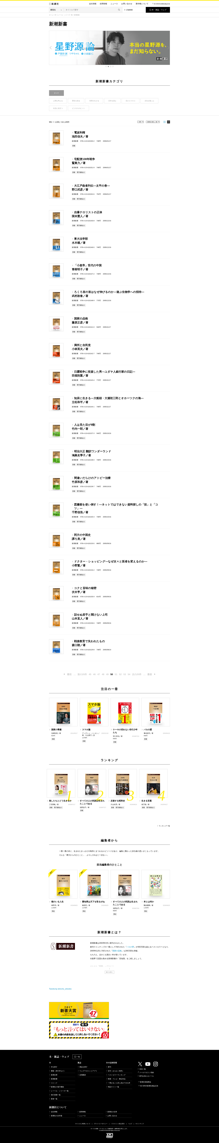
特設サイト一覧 (113, 1087)
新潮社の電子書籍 (57, 1087)
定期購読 (83, 1075)
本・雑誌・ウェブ (159, 10)
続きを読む (109, 972)
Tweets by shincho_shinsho (60, 989)
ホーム (51, 15)
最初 (69, 674)
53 (124, 674)
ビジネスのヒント (78, 108)
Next (168, 47)
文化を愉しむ (149, 101)
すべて (56, 93)
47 (98, 674)
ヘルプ (130, 1124)
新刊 (109, 1067)
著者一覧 (54, 1099)
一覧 (78, 1057)
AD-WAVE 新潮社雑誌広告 (162, 4)
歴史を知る (76, 101)
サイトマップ (140, 1124)
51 (116, 674)
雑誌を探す (83, 1067)
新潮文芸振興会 (145, 1082)
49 (107, 674)
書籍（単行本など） (58, 1071)
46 (94, 674)
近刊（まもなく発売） (116, 1071)
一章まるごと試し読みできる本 (119, 1083)
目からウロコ (130, 101)
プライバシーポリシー (100, 1124)
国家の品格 (117, 951)
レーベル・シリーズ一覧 (65, 15)
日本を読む (112, 101)
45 (90, 674)
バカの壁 (130, 947)
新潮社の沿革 (112, 1112)
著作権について (142, 4)
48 (103, 674)
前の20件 (82, 674)
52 (120, 674)
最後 (149, 674)
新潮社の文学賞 (56, 1116)
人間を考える (58, 101)
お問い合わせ (126, 4)
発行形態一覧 (56, 1095)
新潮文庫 (54, 1075)
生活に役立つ (58, 108)
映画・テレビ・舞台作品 (116, 1079)
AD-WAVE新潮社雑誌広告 (149, 1086)
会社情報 (92, 4)
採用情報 (103, 4)
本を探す (54, 1067)
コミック (54, 1083)
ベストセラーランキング (116, 1075)
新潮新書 (54, 1079)
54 (129, 674)
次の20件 (136, 674)
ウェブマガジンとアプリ (88, 1071)
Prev (50, 47)
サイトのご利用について (82, 1124)
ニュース (114, 4)
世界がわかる (94, 101)
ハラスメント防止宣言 (118, 1124)
